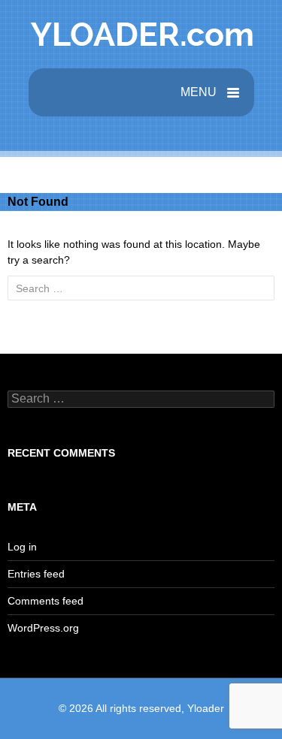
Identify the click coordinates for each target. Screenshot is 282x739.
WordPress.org (43, 628)
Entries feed (36, 574)
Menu (200, 92)
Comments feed (45, 601)
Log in (22, 547)
